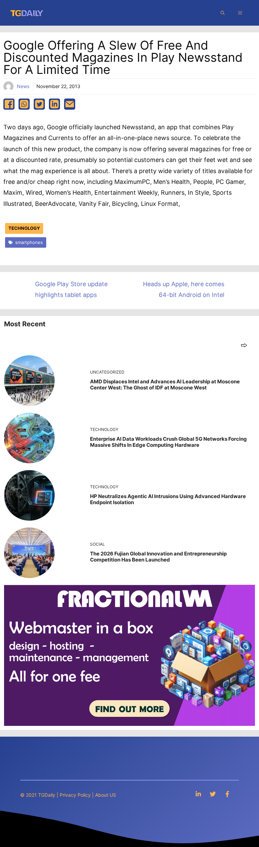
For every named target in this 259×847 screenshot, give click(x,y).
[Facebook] (227, 794)
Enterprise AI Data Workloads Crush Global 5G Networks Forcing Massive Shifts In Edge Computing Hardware (168, 442)
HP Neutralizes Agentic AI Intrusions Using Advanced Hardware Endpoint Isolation (168, 499)
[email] (69, 104)
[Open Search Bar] (222, 13)
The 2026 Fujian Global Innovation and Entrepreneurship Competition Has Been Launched (158, 556)
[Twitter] (213, 794)
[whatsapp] (24, 104)
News (23, 86)
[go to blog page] (244, 345)
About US (105, 795)
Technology (24, 228)
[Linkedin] (198, 794)
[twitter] (39, 104)
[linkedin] (54, 104)
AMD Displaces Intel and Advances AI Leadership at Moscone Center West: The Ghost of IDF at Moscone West (165, 384)
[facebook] (9, 104)
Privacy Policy (75, 795)
